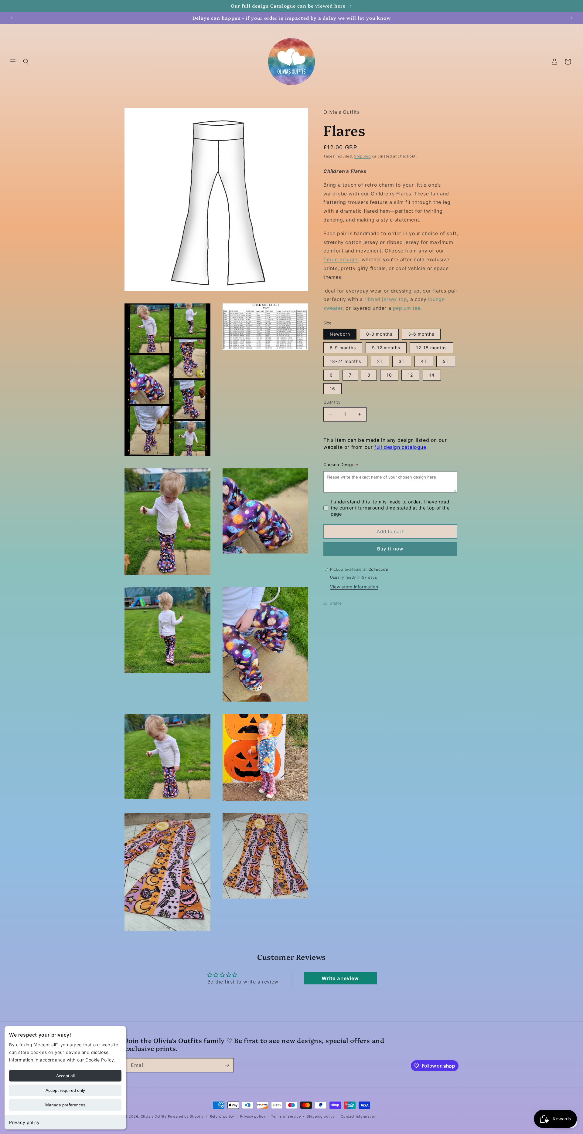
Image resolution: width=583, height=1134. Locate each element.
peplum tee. (407, 308)
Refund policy (222, 1116)
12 (410, 374)
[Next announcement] (571, 18)
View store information (354, 586)
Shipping (362, 156)
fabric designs (340, 259)
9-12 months (386, 347)
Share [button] (335, 602)
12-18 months (431, 347)
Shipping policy (321, 1116)
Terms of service (286, 1116)
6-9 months (343, 347)
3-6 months (421, 334)
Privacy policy (24, 1122)
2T (380, 361)
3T (402, 361)
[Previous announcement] (12, 18)
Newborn (340, 334)
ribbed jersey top (385, 299)
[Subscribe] (227, 1065)
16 (332, 388)
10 (389, 374)
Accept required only (65, 1090)
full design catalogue (400, 447)
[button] (12, 61)
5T (446, 361)
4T (424, 361)
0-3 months (379, 334)
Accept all (65, 1075)
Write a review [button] (340, 978)
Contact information (358, 1116)
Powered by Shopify (186, 1116)
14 (432, 374)
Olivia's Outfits (154, 1116)
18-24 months (345, 361)
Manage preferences (65, 1104)
